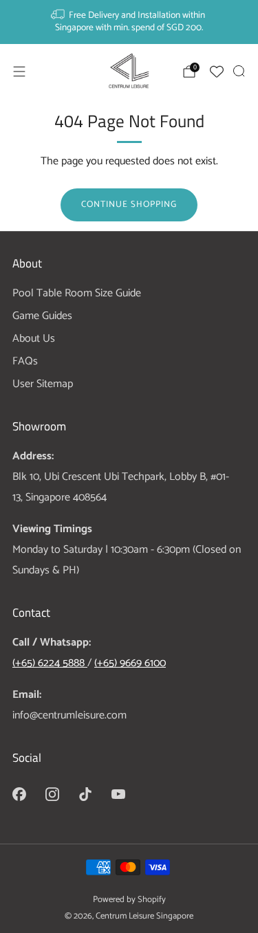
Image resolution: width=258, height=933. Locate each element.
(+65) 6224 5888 (49, 663)
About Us (33, 338)
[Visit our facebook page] (19, 794)
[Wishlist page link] (217, 71)
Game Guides (42, 316)
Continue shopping (129, 204)
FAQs (25, 361)
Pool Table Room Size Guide (76, 293)
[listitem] (129, 22)
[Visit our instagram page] (52, 794)
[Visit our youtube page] (118, 794)
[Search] (239, 71)
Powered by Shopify (129, 899)
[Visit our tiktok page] (85, 794)
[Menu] (19, 71)
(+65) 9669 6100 (130, 663)
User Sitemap (42, 384)
